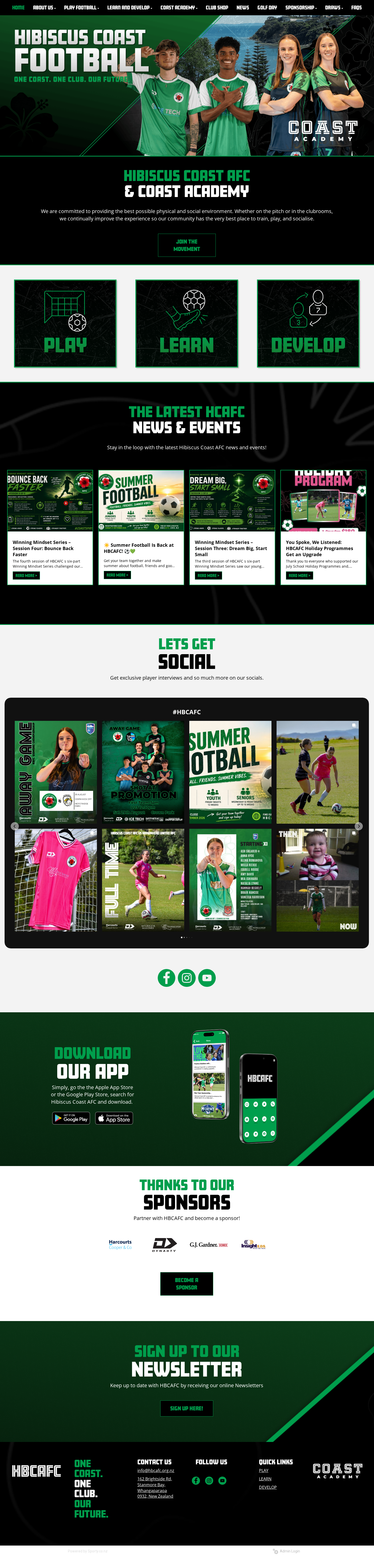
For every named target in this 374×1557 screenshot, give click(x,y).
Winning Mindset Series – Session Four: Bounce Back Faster (43, 548)
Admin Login (289, 1551)
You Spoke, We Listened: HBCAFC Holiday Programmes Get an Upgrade (319, 548)
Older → (187, 594)
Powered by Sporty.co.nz (88, 1551)
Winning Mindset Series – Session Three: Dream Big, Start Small (231, 548)
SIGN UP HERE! (186, 1408)
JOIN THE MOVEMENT (187, 245)
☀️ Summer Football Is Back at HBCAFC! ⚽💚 (139, 548)
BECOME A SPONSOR (186, 1283)
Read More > (26, 575)
